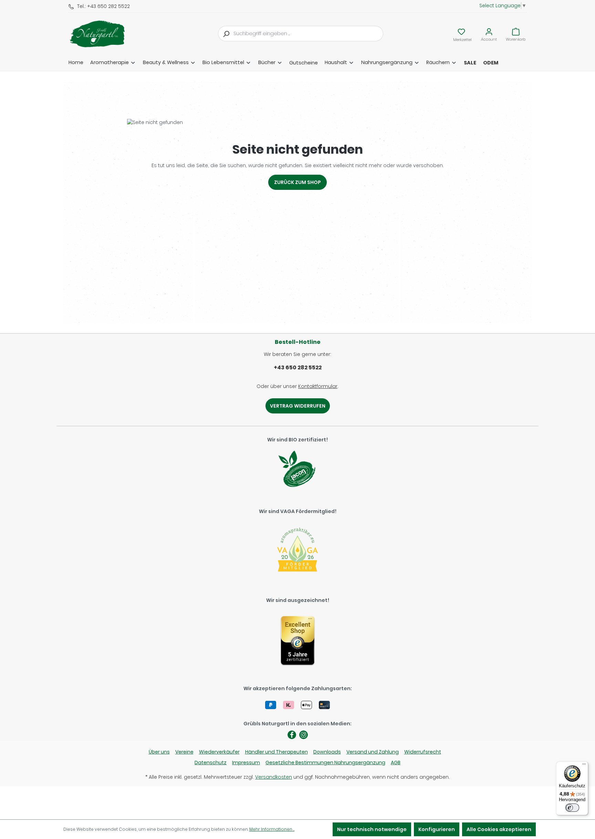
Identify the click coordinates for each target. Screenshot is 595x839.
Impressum (246, 762)
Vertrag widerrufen (297, 405)
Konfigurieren (436, 829)
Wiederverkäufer (219, 751)
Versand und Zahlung (372, 751)
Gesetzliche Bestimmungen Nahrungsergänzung (325, 762)
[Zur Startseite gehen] (103, 34)
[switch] (572, 808)
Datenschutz (211, 762)
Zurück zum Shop (297, 182)
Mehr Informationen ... (271, 829)
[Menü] (584, 765)
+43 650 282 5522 (298, 367)
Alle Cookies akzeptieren (499, 829)
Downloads (327, 751)
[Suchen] (226, 33)
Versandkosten (273, 777)
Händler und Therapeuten (276, 751)
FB (292, 734)
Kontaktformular (317, 386)
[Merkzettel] (461, 32)
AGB (395, 762)
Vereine (184, 751)
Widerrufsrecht (422, 751)
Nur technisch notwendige (372, 829)
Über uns (159, 751)
